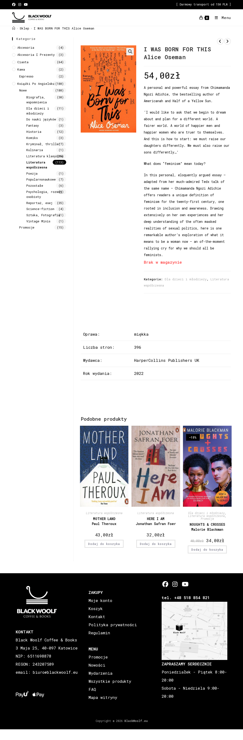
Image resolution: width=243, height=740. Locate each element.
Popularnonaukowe (41, 179)
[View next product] (227, 41)
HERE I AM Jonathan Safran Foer (156, 521)
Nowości (97, 665)
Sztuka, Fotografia (43, 215)
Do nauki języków (41, 119)
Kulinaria (34, 150)
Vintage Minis (38, 221)
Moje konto (100, 600)
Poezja (31, 173)
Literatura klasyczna (44, 156)
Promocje (207, 518)
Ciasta (22, 62)
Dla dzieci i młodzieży (186, 279)
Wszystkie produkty (110, 681)
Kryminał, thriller (43, 144)
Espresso (26, 76)
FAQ (92, 689)
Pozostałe (34, 185)
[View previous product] (220, 41)
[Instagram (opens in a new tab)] (20, 4)
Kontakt (97, 616)
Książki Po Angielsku (35, 83)
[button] (130, 51)
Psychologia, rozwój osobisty (44, 194)
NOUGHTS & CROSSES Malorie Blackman (207, 527)
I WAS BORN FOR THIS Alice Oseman (64, 28)
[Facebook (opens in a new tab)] (14, 4)
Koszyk (96, 608)
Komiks (32, 138)
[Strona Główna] (13, 28)
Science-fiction (40, 209)
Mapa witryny (103, 697)
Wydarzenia (100, 673)
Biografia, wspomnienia (36, 99)
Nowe (23, 90)
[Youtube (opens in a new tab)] (26, 4)
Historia (33, 131)
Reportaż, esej (39, 203)
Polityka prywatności (113, 624)
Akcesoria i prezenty (36, 55)
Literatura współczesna (104, 513)
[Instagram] (175, 584)
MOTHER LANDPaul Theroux (104, 521)
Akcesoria (25, 47)
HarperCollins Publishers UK (166, 360)
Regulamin (99, 632)
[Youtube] (185, 584)
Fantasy (32, 125)
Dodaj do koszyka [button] (104, 544)
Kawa (21, 69)
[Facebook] (165, 584)
